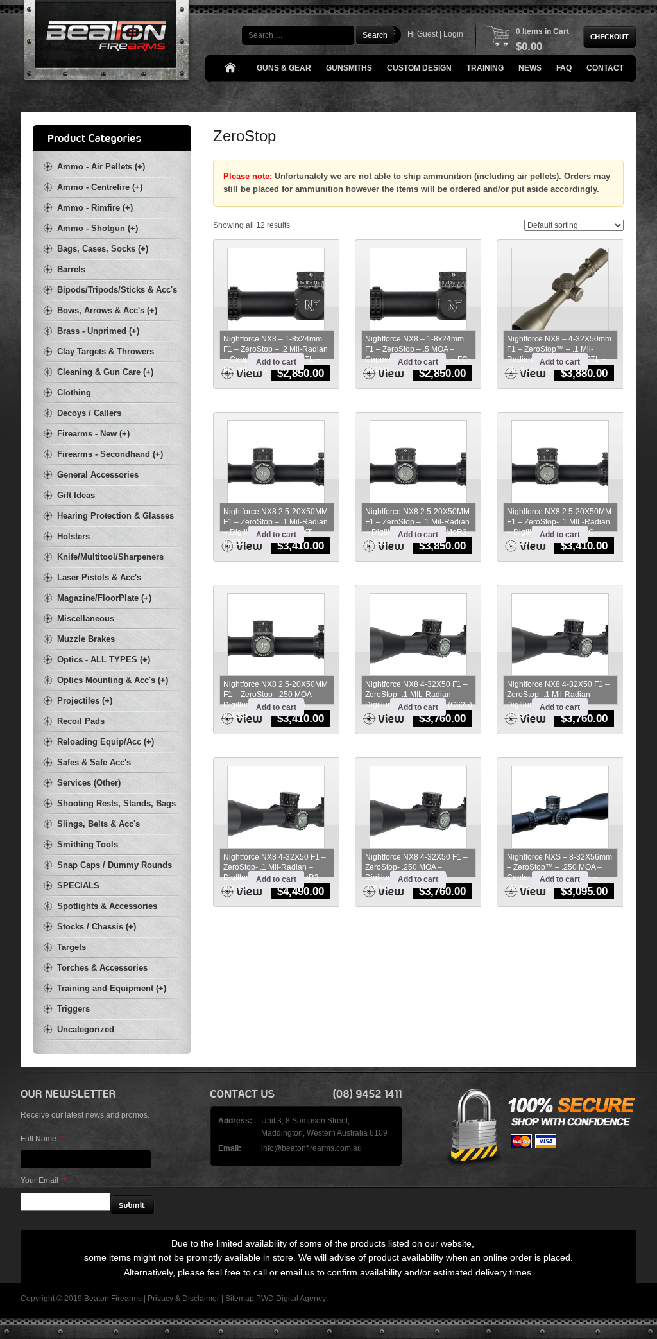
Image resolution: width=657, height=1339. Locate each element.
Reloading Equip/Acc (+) (105, 742)
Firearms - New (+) (93, 433)
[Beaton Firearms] (107, 43)
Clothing (74, 392)
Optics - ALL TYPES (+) (103, 659)
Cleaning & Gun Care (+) (105, 372)
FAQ (564, 68)
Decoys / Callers (89, 413)
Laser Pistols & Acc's (99, 577)
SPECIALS (78, 885)
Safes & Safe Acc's (94, 762)
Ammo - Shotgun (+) (97, 228)
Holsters (73, 536)
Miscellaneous (85, 618)
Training (485, 68)
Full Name (43, 1138)
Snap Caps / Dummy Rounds (114, 865)
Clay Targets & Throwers (105, 351)
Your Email (44, 1180)
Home (229, 68)
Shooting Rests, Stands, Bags (116, 803)
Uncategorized (85, 1029)
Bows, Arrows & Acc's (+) (107, 310)
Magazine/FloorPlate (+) (104, 598)
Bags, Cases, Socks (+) (102, 249)
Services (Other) (89, 783)
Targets (71, 947)
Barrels (71, 269)
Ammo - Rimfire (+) (95, 207)
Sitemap (239, 1298)
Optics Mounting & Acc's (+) (112, 680)
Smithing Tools (87, 844)
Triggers (73, 1009)
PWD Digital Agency (291, 1298)
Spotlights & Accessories (107, 906)
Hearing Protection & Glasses (115, 516)
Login (453, 34)
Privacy (160, 1298)
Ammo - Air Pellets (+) (101, 166)
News (530, 68)
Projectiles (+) (84, 700)
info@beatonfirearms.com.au (311, 1148)
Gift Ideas (76, 495)
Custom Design (419, 68)
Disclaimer (200, 1298)
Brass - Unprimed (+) (98, 331)
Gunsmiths (349, 68)
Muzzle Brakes (86, 639)
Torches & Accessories (102, 967)
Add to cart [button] (276, 362)
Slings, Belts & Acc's (98, 824)
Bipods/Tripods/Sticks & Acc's (117, 290)
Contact (605, 68)
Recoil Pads (81, 721)
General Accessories (98, 474)
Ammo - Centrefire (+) (99, 187)
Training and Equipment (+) (111, 988)
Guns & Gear (284, 68)
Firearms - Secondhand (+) (110, 454)
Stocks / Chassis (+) (96, 926)
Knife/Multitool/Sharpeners (110, 557)
